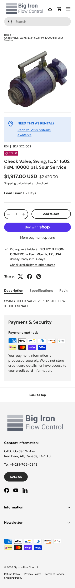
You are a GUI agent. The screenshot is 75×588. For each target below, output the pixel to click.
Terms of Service (55, 574)
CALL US (16, 477)
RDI (6, 146)
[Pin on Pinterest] (38, 276)
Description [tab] (13, 290)
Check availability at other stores (32, 265)
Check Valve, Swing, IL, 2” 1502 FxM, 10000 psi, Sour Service (33, 39)
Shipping (10, 183)
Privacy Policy (32, 574)
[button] (59, 8)
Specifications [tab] (41, 290)
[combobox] (37, 21)
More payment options (37, 237)
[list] (37, 79)
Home (7, 35)
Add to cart (51, 214)
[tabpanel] (37, 304)
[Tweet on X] (20, 276)
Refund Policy (12, 574)
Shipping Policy (13, 577)
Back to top (37, 395)
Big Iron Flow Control (26, 567)
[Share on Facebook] (29, 276)
